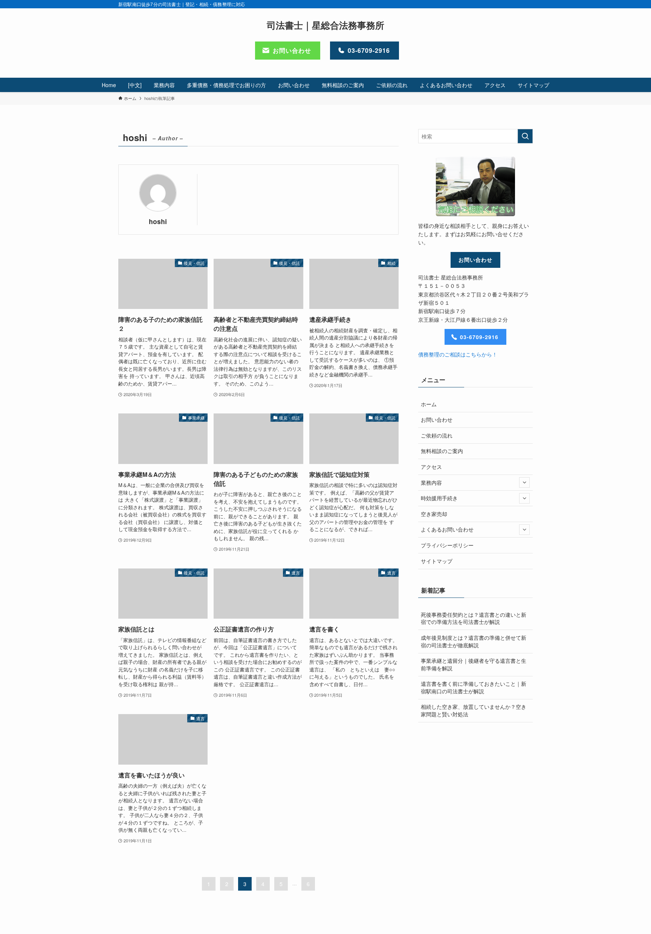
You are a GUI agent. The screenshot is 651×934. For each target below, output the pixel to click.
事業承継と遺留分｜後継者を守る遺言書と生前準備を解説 (473, 664)
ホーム (429, 404)
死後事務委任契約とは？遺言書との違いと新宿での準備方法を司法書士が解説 (473, 618)
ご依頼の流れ (436, 435)
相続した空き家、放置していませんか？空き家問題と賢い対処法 (473, 710)
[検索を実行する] (525, 136)
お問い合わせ (436, 419)
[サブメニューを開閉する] (524, 482)
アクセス (431, 466)
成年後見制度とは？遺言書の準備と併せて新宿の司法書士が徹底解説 (473, 641)
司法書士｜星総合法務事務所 (325, 24)
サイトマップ (436, 561)
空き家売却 (434, 514)
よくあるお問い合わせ (447, 529)
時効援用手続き (439, 498)
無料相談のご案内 (442, 451)
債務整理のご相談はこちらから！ (457, 354)
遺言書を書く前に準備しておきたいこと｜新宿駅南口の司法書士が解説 (473, 687)
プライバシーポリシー (447, 545)
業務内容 (431, 482)
